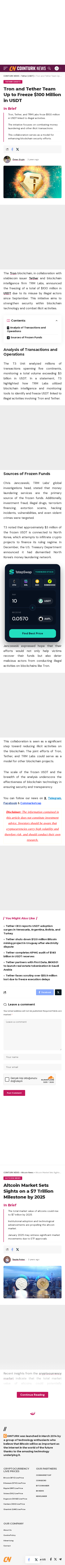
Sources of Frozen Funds (26, 337)
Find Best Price (32, 633)
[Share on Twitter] (17, 149)
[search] (49, 68)
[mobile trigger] (6, 68)
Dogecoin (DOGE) (15, 1418)
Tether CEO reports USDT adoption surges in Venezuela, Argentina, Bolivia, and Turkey (31, 929)
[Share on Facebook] (12, 149)
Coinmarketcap (30, 803)
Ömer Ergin (18, 159)
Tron (13, 273)
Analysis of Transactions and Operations (26, 329)
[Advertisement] (32, 32)
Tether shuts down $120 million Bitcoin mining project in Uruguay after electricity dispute (30, 943)
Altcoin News (12, 1178)
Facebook (10, 803)
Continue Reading (32, 1395)
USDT (7, 293)
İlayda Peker (18, 1259)
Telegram (54, 798)
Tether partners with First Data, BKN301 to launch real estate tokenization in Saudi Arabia (31, 966)
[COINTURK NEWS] (28, 68)
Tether (33, 278)
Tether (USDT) (13, 82)
